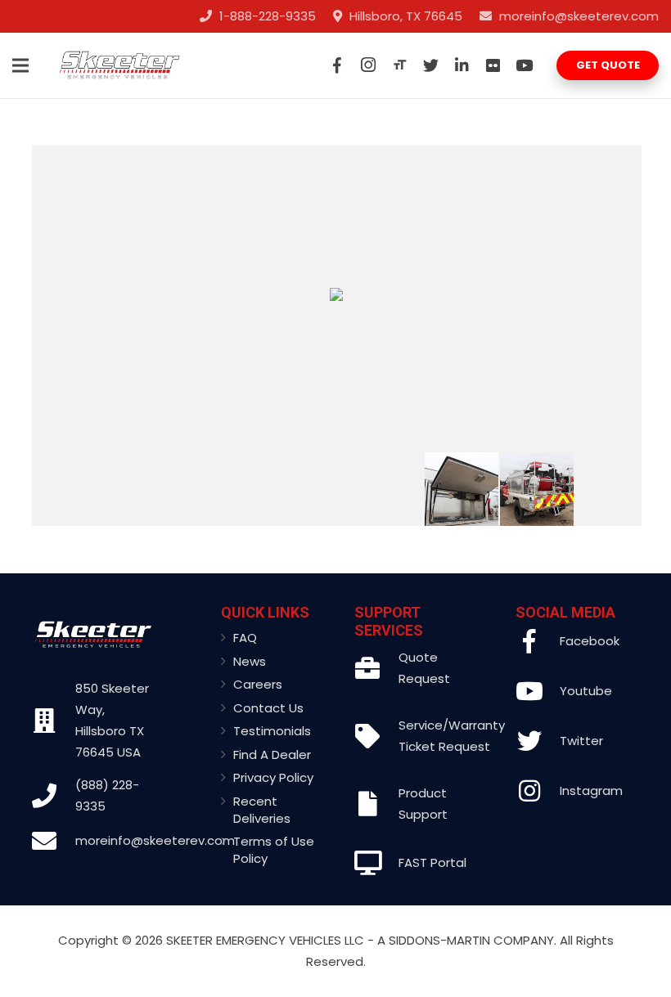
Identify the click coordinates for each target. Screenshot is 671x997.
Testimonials (272, 730)
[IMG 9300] (84, 489)
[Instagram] (368, 65)
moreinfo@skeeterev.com (155, 840)
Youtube (586, 690)
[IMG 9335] (536, 489)
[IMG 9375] (310, 489)
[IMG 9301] (160, 489)
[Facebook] (337, 65)
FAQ (245, 637)
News (249, 661)
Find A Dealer (272, 754)
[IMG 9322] (611, 489)
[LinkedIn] (461, 65)
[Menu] (20, 65)
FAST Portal (432, 862)
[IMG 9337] (235, 489)
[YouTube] (523, 65)
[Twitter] (430, 65)
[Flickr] (492, 65)
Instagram (591, 790)
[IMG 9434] (461, 489)
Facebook (589, 640)
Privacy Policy (273, 777)
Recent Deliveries (261, 810)
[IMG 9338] (386, 489)
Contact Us (268, 707)
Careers (257, 684)
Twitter (581, 740)
